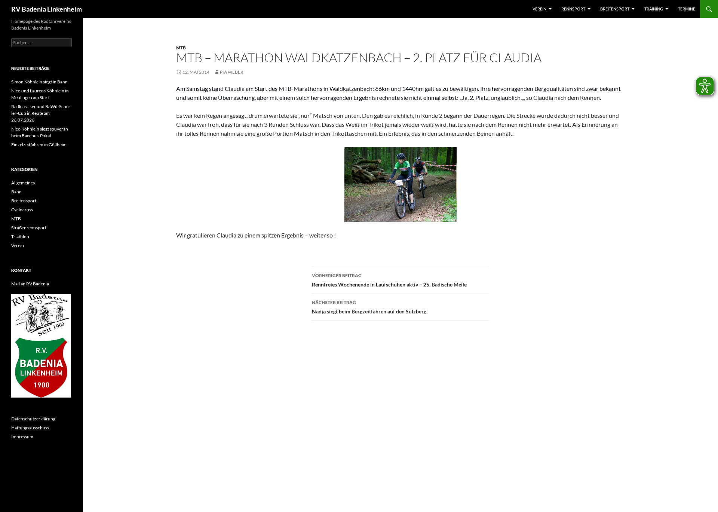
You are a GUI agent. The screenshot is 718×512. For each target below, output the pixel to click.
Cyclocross (22, 209)
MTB (181, 47)
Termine (686, 8)
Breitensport (614, 8)
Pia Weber (231, 72)
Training (653, 8)
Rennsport (573, 8)
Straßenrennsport (28, 227)
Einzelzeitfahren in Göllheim (39, 144)
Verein (539, 8)
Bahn (16, 191)
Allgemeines (23, 183)
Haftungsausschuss (30, 427)
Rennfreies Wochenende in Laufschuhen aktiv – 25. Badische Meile (389, 280)
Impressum (22, 436)
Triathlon (20, 236)
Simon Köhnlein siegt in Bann (39, 82)
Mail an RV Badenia (30, 283)
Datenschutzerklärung (33, 418)
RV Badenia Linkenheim (46, 9)
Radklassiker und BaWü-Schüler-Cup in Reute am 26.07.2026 (40, 113)
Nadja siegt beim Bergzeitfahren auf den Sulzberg (369, 307)
